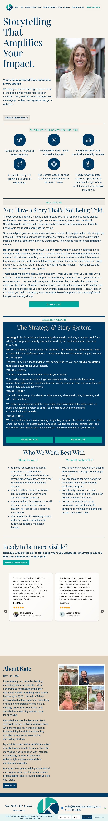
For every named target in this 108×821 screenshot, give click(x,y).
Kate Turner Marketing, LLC (27, 7)
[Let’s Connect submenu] (69, 7)
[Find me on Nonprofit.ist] (105, 808)
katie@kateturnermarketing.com (83, 806)
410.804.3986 (73, 810)
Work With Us (29, 439)
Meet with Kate (93, 7)
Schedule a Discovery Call (16, 118)
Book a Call (54, 304)
